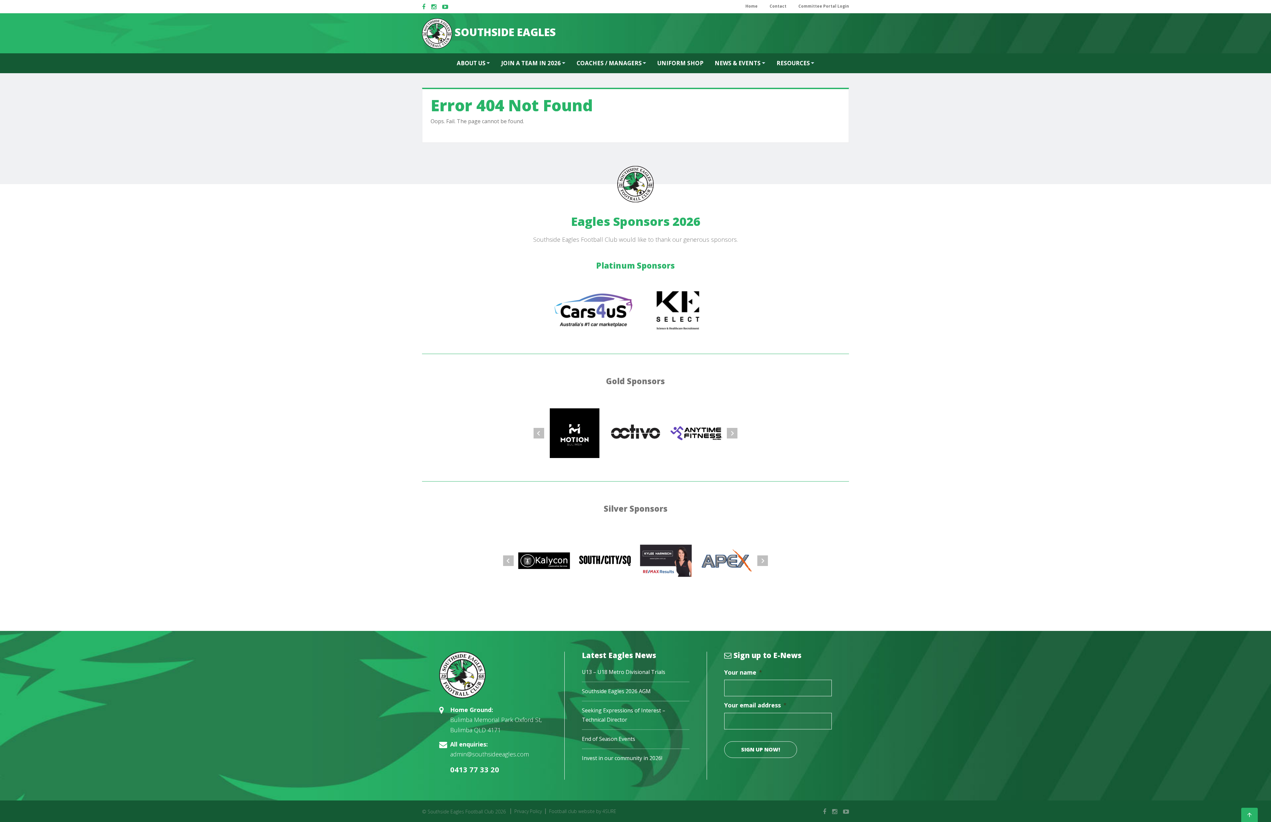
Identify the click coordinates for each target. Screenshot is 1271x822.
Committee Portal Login (823, 6)
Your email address (755, 705)
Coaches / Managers (609, 63)
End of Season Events (608, 739)
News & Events (738, 63)
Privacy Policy (528, 811)
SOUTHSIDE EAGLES (504, 32)
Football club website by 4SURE (582, 811)
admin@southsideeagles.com (489, 754)
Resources (793, 63)
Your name (743, 673)
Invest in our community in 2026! (622, 758)
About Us (471, 63)
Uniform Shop (680, 63)
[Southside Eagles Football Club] (493, 675)
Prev (539, 433)
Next (732, 433)
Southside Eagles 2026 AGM (616, 691)
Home (751, 6)
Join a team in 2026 (531, 63)
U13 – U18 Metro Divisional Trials (623, 672)
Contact (778, 6)
